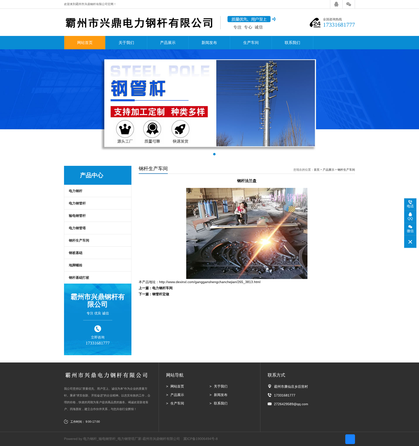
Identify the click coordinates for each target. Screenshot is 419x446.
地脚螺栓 (75, 265)
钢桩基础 (75, 253)
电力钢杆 (75, 191)
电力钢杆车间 (162, 288)
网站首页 (85, 43)
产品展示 (168, 43)
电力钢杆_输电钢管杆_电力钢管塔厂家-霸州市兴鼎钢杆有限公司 (131, 439)
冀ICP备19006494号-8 (200, 439)
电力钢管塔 (77, 228)
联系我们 (292, 43)
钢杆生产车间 (79, 240)
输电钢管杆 (77, 216)
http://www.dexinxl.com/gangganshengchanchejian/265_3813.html (209, 282)
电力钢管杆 (77, 203)
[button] (204, 154)
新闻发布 (209, 43)
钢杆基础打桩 (79, 277)
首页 (317, 169)
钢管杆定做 (160, 294)
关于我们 (126, 43)
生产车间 (251, 43)
